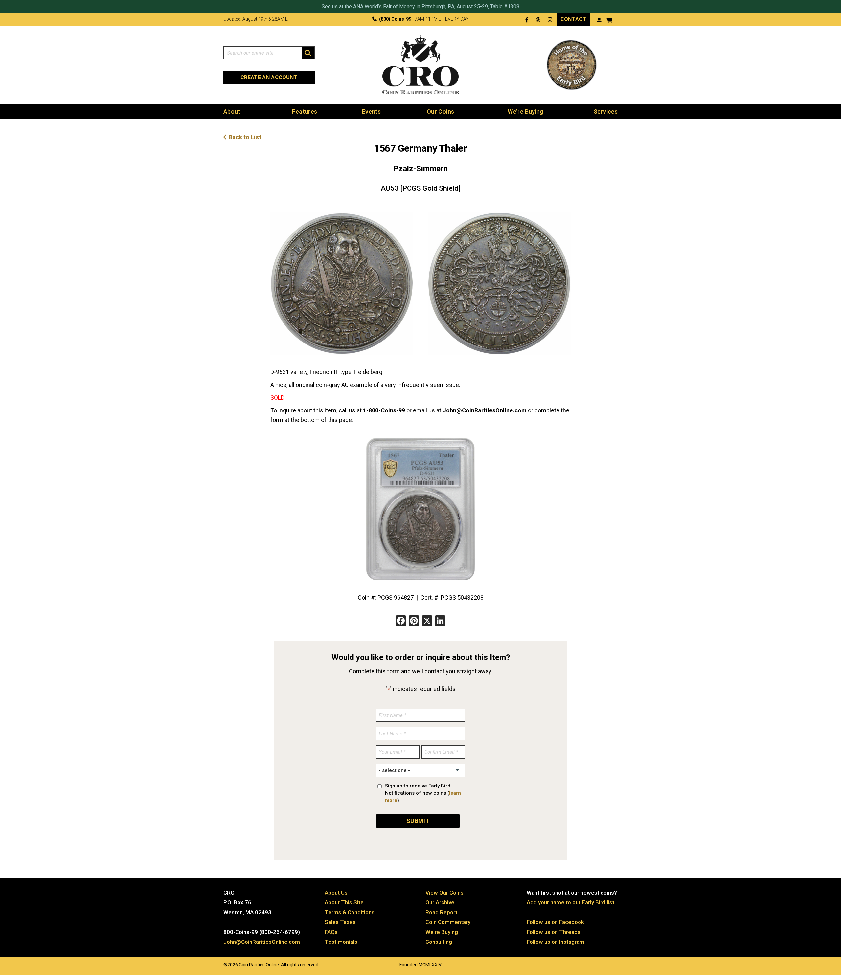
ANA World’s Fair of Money (384, 6)
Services (606, 111)
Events (371, 111)
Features (304, 111)
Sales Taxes (340, 922)
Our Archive (439, 902)
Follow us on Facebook (555, 922)
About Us (336, 892)
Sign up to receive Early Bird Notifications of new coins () (423, 793)
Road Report (441, 912)
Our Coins (440, 111)
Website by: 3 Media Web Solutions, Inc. (217, 964)
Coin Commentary (447, 922)
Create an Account (268, 77)
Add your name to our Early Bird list (570, 902)
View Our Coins (444, 892)
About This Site (344, 902)
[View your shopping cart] (609, 20)
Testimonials (341, 942)
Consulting (438, 942)
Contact (573, 19)
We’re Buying (525, 111)
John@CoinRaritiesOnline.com (485, 410)
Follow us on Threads (553, 932)
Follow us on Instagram (555, 942)
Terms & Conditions (350, 912)
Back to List (244, 137)
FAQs (331, 932)
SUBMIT (417, 820)
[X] (427, 621)
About (231, 111)
